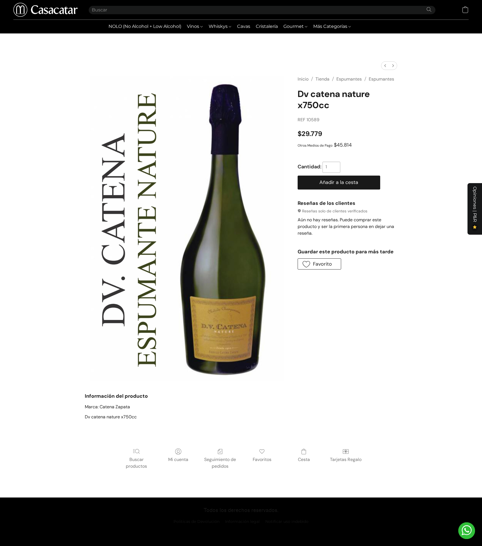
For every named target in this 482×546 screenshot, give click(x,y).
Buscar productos (136, 463)
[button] (45, 10)
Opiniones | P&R (475, 204)
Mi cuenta (178, 459)
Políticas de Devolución (196, 521)
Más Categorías (330, 26)
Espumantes (349, 79)
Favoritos (262, 459)
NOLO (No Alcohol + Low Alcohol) (145, 26)
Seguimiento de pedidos (220, 463)
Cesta (304, 459)
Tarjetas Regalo (346, 459)
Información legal (242, 521)
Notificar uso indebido (287, 521)
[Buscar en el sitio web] (429, 9)
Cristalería (267, 26)
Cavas (243, 26)
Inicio (303, 79)
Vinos (193, 26)
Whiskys (219, 26)
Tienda (322, 79)
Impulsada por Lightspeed (241, 530)
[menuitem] (385, 66)
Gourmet (294, 26)
